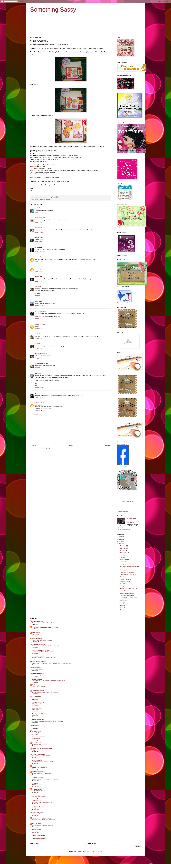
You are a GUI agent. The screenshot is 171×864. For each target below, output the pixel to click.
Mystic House (35, 709)
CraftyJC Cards (36, 731)
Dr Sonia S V (38, 324)
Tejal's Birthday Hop (37, 784)
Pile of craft (35, 832)
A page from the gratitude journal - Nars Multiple (43, 622)
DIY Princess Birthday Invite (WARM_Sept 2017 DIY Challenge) (47, 721)
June (121, 603)
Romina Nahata (39, 208)
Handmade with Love (38, 656)
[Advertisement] (71, 429)
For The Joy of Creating (38, 685)
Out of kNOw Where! (38, 812)
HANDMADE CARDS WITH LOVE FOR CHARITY (45, 627)
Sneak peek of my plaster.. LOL (128, 572)
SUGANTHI (38, 237)
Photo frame (35, 715)
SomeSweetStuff (37, 708)
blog (49, 157)
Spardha (37, 393)
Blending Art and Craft (38, 714)
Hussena (37, 227)
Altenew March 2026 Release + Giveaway (42, 640)
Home (71, 445)
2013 (120, 539)
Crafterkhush (132, 518)
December (123, 546)
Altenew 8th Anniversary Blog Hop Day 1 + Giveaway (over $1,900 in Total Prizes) (51, 663)
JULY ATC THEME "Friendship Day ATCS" (42, 802)
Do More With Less (37, 621)
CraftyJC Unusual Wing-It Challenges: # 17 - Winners (45, 779)
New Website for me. (37, 669)
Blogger (100, 851)
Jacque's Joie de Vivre (38, 754)
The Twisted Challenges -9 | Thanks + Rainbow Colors (45, 692)
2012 (120, 541)
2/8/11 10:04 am (39, 358)
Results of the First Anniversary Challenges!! (43, 825)
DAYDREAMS (36, 633)
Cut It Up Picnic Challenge (38, 686)
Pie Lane (45, 161)
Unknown (37, 267)
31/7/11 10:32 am (39, 232)
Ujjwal (57, 152)
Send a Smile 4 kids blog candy (128, 598)
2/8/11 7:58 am (38, 348)
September (123, 552)
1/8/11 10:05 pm (39, 338)
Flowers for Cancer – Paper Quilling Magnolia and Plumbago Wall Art (48, 680)
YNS (31, 170)
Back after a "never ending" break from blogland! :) (44, 819)
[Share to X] (55, 197)
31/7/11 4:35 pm (39, 271)
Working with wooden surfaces (39, 744)
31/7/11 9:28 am (39, 222)
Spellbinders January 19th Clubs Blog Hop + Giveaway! (45, 645)
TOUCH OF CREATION (38, 737)
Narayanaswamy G (40, 363)
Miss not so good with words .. (40, 650)
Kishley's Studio (36, 743)
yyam (36, 343)
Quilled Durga (35, 634)
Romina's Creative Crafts (39, 766)
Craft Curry (35, 783)
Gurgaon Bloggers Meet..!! (127, 593)
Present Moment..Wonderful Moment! (41, 727)
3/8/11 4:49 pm (38, 368)
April (121, 607)
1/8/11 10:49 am (39, 319)
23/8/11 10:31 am (39, 410)
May (121, 605)
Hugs (33, 750)
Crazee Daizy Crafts (38, 806)
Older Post (108, 445)
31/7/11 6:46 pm (39, 281)
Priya (36, 373)
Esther (36, 301)
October (122, 550)
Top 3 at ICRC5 (124, 600)
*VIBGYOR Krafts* (37, 638)
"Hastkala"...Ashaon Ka (39, 838)
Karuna (37, 247)
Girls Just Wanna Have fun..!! (128, 574)
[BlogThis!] (53, 197)
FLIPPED (122, 586)
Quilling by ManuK (37, 679)
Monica (37, 286)
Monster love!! (35, 732)
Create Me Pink (36, 696)
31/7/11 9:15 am (39, 212)
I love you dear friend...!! (126, 564)
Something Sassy (53, 9)
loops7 (88, 851)
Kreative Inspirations (122, 444)
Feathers (34, 628)
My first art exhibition (37, 813)
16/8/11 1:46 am (39, 397)
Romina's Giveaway (125, 579)
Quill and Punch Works (38, 644)
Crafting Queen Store (38, 771)
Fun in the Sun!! (36, 738)
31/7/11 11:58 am (39, 242)
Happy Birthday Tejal (37, 790)
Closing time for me (36, 808)
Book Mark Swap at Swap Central (40, 796)
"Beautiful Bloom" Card (37, 698)
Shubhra (37, 276)
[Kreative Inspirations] (123, 464)
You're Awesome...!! (125, 559)
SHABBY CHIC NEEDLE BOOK (39, 767)
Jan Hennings (38, 217)
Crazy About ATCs (37, 800)
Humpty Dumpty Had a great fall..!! (129, 588)
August (122, 555)
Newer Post (34, 445)
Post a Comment (37, 414)
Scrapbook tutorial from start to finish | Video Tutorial (44, 657)
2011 (120, 544)
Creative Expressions (38, 690)
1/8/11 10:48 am (39, 305)
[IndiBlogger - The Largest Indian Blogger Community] (124, 302)
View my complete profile (124, 529)
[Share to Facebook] (56, 197)
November (123, 548)
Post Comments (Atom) (43, 448)
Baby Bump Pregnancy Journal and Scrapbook (43, 761)
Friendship (42, 199)
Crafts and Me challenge (37, 168)
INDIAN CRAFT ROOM (38, 835)
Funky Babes (123, 561)
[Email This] (51, 197)
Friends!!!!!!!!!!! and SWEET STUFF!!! (41, 755)
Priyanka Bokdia (39, 353)
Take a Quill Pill (36, 824)
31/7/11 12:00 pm (39, 251)
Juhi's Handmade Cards (39, 661)
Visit (122, 511)
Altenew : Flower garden (38, 675)
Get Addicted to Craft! (38, 702)
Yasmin (37, 257)
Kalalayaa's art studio (38, 673)
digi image (37, 199)
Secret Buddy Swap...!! (126, 584)
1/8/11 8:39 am (38, 296)
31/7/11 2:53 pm (39, 261)
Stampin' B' (33, 166)
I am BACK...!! (123, 591)
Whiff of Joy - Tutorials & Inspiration (42, 748)
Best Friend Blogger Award (127, 595)
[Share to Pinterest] (58, 197)
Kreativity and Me (37, 789)
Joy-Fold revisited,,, (125, 581)
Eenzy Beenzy (36, 725)
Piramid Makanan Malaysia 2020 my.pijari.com (43, 651)
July (121, 557)
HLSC (31, 172)
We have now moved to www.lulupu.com (41, 773)
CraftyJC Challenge (37, 777)
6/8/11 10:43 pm (39, 387)
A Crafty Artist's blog (38, 719)
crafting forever (36, 667)
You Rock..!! (123, 570)
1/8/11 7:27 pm (38, 328)
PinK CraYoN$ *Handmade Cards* (41, 818)
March (122, 610)
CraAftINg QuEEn (37, 760)
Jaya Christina (39, 311)
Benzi (36, 334)
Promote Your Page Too (123, 466)
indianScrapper (36, 795)
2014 (120, 537)
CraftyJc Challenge (35, 174)
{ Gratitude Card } (36, 703)
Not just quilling (36, 829)
